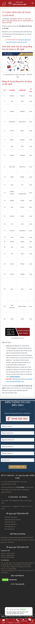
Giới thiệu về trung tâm (10, 517)
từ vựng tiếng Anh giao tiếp (12, 20)
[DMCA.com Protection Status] (10, 579)
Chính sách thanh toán (10, 524)
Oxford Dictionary (15, 376)
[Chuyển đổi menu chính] (3, 3)
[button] (32, 3)
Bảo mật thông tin (9, 529)
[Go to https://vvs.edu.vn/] (3, 621)
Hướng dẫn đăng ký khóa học (12, 519)
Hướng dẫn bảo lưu (9, 522)
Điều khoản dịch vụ (9, 526)
